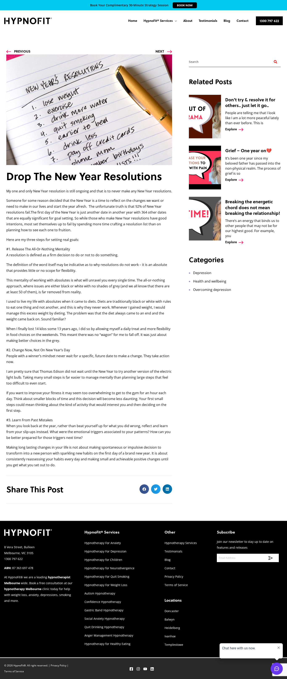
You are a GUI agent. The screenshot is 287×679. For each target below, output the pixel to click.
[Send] (269, 558)
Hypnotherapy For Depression (105, 551)
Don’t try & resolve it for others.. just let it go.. (250, 102)
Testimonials (173, 551)
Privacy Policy (174, 577)
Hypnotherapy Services (181, 543)
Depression (202, 273)
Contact (170, 568)
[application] (175, 21)
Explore (231, 129)
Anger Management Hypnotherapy (108, 635)
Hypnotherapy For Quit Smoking (106, 577)
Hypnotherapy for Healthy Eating (107, 644)
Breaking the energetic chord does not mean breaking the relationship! (252, 207)
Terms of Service (176, 585)
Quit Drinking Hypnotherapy (104, 627)
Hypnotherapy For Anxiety (102, 543)
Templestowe (174, 645)
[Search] (275, 62)
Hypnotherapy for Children (103, 560)
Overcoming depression (212, 289)
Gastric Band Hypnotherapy (103, 610)
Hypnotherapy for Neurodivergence (109, 568)
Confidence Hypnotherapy (102, 602)
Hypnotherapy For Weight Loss (105, 585)
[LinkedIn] (152, 669)
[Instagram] (138, 669)
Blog (168, 560)
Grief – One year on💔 (248, 151)
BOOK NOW (185, 5)
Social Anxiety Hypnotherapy (104, 619)
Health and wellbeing (209, 281)
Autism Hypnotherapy (99, 593)
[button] (160, 21)
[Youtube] (145, 669)
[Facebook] (131, 669)
